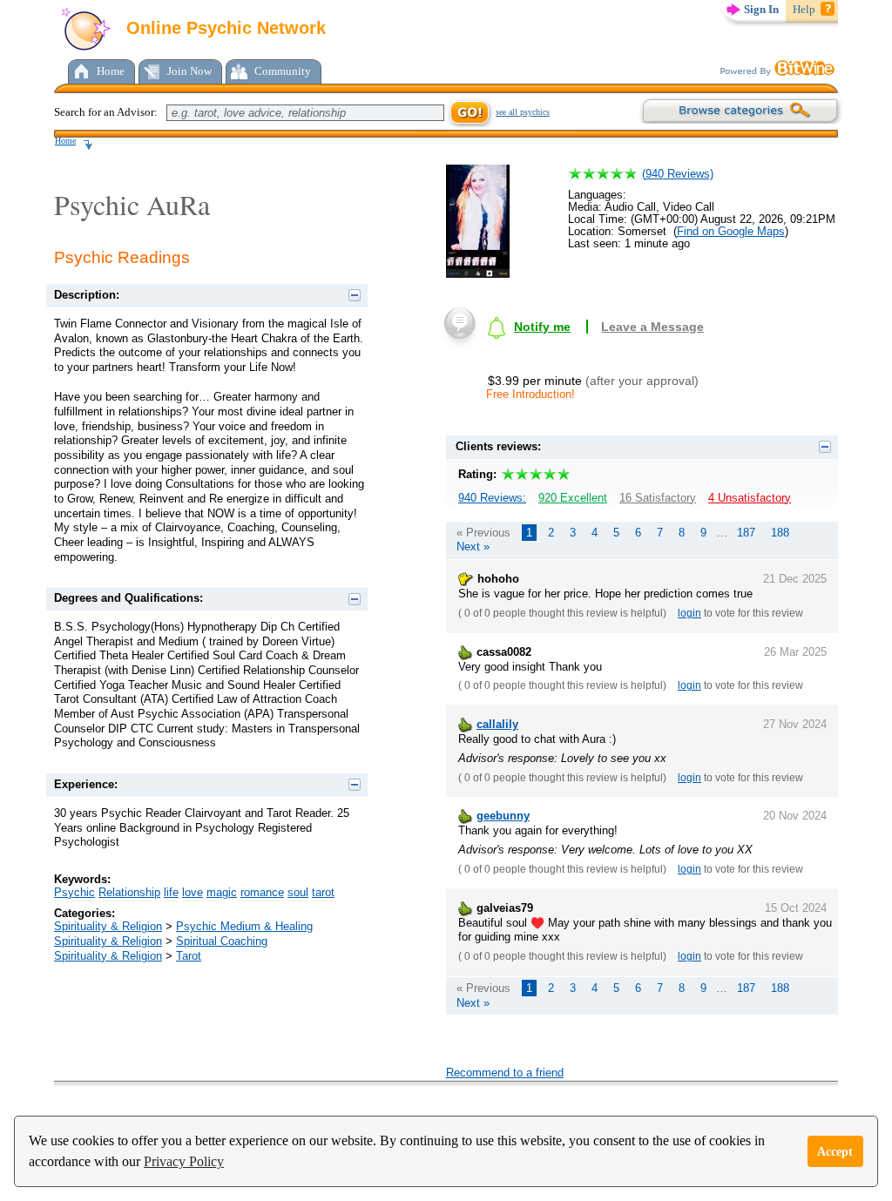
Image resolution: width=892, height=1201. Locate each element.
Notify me (542, 327)
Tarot (188, 955)
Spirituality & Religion (108, 926)
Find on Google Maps (731, 231)
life (171, 892)
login (689, 613)
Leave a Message (652, 327)
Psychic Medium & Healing (244, 926)
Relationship (129, 892)
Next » (473, 546)
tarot (323, 892)
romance (262, 892)
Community (282, 71)
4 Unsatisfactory (749, 497)
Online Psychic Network (223, 27)
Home (111, 71)
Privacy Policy (184, 1161)
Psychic (74, 892)
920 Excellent (572, 497)
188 (780, 532)
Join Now (189, 71)
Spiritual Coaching (221, 941)
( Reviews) (677, 173)
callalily (497, 724)
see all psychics (523, 112)
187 (746, 532)
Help (804, 9)
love (192, 892)
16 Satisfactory (657, 497)
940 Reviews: (492, 497)
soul (297, 892)
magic (221, 892)
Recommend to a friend (505, 1072)
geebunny (503, 815)
